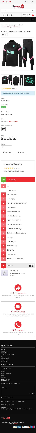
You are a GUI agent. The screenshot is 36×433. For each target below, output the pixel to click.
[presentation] (33, 79)
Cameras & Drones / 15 (14, 224)
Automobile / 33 (12, 246)
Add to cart (8, 152)
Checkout (4, 377)
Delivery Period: (5, 112)
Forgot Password (6, 373)
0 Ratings (13, 88)
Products (9, 25)
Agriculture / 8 (11, 254)
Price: (2, 119)
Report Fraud (5, 360)
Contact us (4, 353)
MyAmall (16, 423)
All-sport (21, 25)
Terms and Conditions (7, 354)
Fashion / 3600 (12, 195)
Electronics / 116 (12, 207)
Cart (2, 375)
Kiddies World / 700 (13, 212)
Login (2, 370)
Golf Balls (14, 271)
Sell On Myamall (6, 368)
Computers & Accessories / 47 (16, 203)
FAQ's (2, 356)
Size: (2, 135)
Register (3, 372)
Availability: (4, 105)
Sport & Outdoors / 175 (14, 220)
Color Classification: (6, 125)
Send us (31, 393)
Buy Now (21, 152)
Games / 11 (10, 250)
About (3, 349)
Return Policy (5, 362)
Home (3, 25)
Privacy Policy (5, 358)
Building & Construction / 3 (15, 258)
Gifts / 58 (10, 237)
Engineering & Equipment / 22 (16, 233)
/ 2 (8, 186)
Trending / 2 (12, 190)
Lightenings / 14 (12, 241)
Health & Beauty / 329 (14, 216)
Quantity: (3, 144)
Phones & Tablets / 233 (14, 229)
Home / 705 (11, 199)
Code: (2, 98)
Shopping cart (26, 15)
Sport (15, 25)
